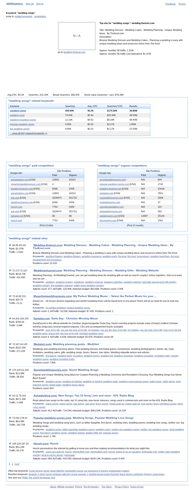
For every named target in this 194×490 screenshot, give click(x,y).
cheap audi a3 (116, 404)
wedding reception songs (23, 119)
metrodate (69, 455)
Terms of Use (137, 486)
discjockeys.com (108, 220)
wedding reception (123, 356)
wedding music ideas (73, 385)
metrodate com (149, 452)
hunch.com (16, 207)
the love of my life (69, 333)
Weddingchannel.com (48, 270)
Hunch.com (41, 443)
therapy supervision (154, 474)
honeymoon (143, 256)
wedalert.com (106, 193)
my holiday (93, 330)
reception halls (162, 356)
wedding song (17, 115)
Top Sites (106, 486)
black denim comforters (132, 474)
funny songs (102, 404)
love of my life (53, 330)
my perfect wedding (56, 308)
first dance (51, 356)
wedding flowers (54, 256)
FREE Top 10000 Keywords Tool (38, 477)
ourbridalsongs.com (110, 202)
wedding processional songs (134, 381)
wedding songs (18, 110)
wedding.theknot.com (74, 52)
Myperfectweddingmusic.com (53, 296)
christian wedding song (91, 333)
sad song (90, 404)
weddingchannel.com (22, 188)
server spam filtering (53, 471)
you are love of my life (151, 330)
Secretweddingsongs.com (50, 369)
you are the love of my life (74, 330)
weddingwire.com (109, 216)
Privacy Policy (122, 486)
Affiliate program (65, 486)
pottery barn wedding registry (89, 285)
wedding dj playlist (72, 381)
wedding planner (132, 282)
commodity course (74, 471)
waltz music (156, 381)
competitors (40, 16)
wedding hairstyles (160, 256)
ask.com (15, 198)
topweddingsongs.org (111, 211)
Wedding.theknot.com (48, 245)
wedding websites (113, 282)
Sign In (39, 3)
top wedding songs (20, 129)
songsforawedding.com (112, 207)
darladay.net (17, 216)
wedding (50, 282)
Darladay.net (42, 318)
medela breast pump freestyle (104, 474)
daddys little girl (94, 433)
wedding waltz (110, 381)
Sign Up (30, 3)
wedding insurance (91, 256)
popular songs (110, 433)
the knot (122, 256)
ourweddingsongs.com (111, 198)
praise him (53, 333)
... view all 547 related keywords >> (28, 133)
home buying (36, 471)
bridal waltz (55, 385)
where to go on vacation (128, 452)
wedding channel (94, 282)
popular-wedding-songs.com (114, 184)
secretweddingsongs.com (113, 179)
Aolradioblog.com (45, 395)
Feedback (170, 4)
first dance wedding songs (53, 433)
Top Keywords (90, 486)
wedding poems (76, 433)
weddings (79, 282)
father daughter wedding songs (79, 429)
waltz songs (169, 381)
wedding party (109, 256)
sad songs (78, 404)
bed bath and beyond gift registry (159, 282)
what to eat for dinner (52, 455)
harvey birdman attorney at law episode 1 (67, 474)
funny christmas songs (164, 404)
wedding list (107, 356)
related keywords (23, 16)
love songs (146, 404)
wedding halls (64, 356)
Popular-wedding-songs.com (52, 417)
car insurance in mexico (96, 471)
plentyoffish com (81, 452)
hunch (68, 452)
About (53, 486)
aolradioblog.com (20, 179)
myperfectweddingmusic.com (26, 184)
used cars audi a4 (55, 452)
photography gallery (119, 471)
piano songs (52, 404)
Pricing (182, 4)
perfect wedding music (78, 308)
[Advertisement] (29, 45)
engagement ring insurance (47, 260)
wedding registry (64, 282)
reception (78, 356)
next (17, 464)
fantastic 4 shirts (37, 474)
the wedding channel (62, 285)
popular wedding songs (22, 124)
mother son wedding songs (125, 429)
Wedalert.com (42, 344)
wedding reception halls (62, 359)
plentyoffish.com (99, 452)
